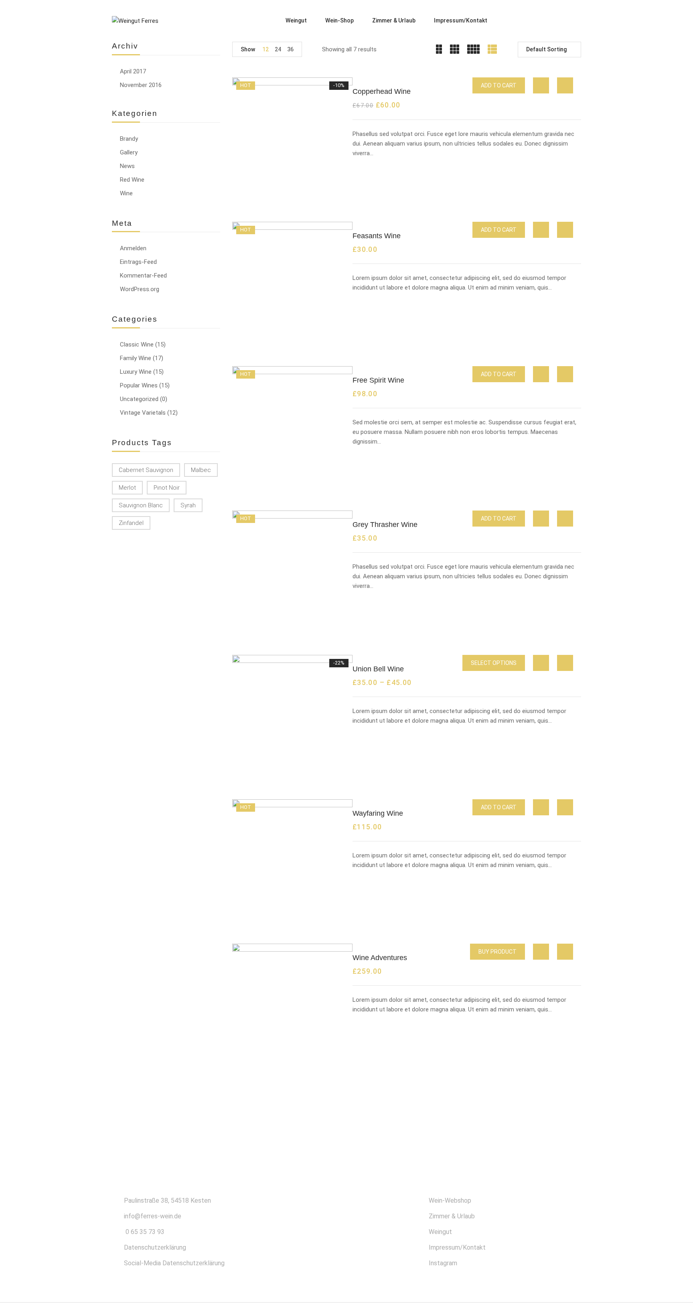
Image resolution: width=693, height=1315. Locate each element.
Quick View (541, 85)
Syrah (188, 505)
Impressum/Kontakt (457, 1247)
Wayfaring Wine (378, 813)
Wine (126, 193)
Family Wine (135, 358)
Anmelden (133, 248)
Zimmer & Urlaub (452, 1216)
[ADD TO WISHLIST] (565, 86)
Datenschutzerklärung (155, 1247)
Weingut (440, 1232)
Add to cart (499, 85)
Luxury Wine (136, 371)
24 (278, 49)
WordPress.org (139, 289)
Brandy (129, 138)
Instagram (443, 1263)
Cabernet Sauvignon (146, 470)
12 (265, 49)
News (127, 166)
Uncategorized (139, 399)
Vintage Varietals (143, 412)
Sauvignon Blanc (141, 505)
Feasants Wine (377, 236)
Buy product (497, 951)
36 (290, 49)
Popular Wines (139, 385)
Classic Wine (137, 344)
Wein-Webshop (450, 1200)
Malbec (201, 470)
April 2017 (133, 71)
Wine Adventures (380, 958)
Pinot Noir (167, 487)
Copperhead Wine (382, 91)
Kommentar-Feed (143, 275)
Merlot (127, 487)
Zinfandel (131, 523)
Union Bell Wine (378, 669)
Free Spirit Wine (378, 380)
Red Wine (132, 179)
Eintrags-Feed (138, 261)
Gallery (129, 152)
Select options (494, 663)
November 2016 (141, 85)
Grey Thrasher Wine (385, 525)
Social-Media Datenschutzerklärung (174, 1263)
